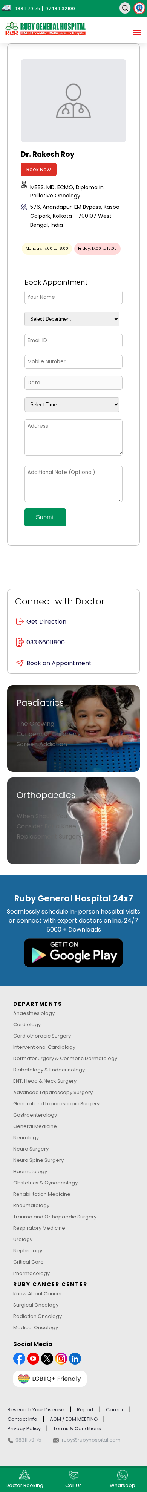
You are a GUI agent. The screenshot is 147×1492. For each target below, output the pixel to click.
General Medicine (35, 1126)
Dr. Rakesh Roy (48, 154)
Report (85, 1409)
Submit (45, 517)
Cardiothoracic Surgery (42, 1035)
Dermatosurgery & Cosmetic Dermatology (65, 1058)
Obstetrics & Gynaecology (45, 1182)
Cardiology (27, 1024)
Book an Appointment (59, 663)
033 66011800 (45, 642)
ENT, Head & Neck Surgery (45, 1081)
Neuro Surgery (31, 1148)
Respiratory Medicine (39, 1228)
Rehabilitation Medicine (41, 1194)
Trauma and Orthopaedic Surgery (54, 1216)
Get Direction (46, 621)
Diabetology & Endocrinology (49, 1069)
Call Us (73, 1485)
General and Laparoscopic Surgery (56, 1103)
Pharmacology (31, 1273)
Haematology (30, 1171)
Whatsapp (122, 1485)
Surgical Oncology (35, 1304)
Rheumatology (31, 1205)
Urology (22, 1239)
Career (115, 1409)
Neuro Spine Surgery (38, 1160)
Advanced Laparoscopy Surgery (53, 1092)
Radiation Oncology (37, 1316)
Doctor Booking (24, 1485)
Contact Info (22, 1419)
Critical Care (28, 1262)
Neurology (26, 1137)
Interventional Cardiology (44, 1047)
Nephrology (27, 1250)
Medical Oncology (35, 1327)
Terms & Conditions (77, 1428)
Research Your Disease (36, 1409)
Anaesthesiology (34, 1013)
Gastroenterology (35, 1115)
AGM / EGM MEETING (74, 1419)
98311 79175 (28, 1439)
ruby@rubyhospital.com (91, 1439)
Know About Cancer (37, 1293)
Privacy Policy (24, 1428)
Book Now (38, 169)
